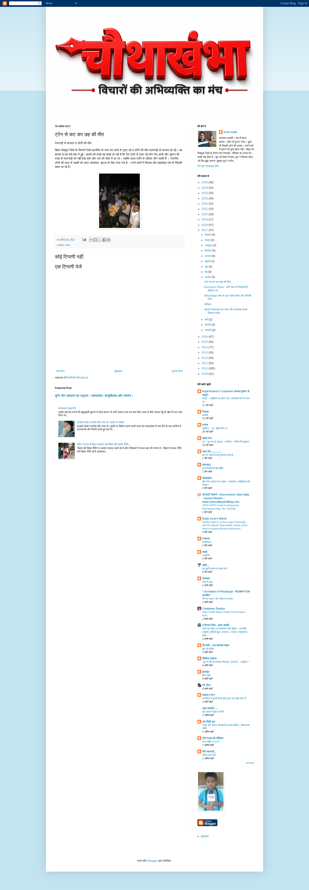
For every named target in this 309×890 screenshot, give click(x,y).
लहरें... (205, 565)
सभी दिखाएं (250, 763)
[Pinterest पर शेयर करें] (108, 239)
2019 (205, 219)
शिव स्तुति (206, 675)
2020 (205, 214)
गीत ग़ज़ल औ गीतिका (212, 738)
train (67, 245)
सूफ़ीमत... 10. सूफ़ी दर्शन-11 (215, 428)
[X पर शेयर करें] (100, 239)
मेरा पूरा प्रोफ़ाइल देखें (207, 166)
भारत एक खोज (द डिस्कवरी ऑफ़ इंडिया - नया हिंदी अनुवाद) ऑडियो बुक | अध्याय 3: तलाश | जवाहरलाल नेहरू (224, 632)
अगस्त (208, 256)
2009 (205, 373)
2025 (205, 187)
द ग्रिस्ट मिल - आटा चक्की (215, 625)
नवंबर (208, 240)
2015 (205, 341)
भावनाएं (205, 415)
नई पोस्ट (60, 371)
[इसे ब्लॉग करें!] (95, 239)
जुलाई (208, 261)
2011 (205, 363)
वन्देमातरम (206, 542)
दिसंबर (208, 234)
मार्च (207, 319)
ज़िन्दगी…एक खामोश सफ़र (215, 645)
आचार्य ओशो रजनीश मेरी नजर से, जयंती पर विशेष (100, 422)
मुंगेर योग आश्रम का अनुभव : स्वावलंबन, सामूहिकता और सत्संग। (94, 395)
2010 (205, 368)
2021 (205, 208)
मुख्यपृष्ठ (118, 371)
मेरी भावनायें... (209, 751)
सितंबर (208, 250)
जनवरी (208, 330)
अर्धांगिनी (206, 555)
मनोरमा (206, 538)
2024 (205, 193)
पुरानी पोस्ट (177, 371)
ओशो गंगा (207, 438)
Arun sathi (230, 132)
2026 (205, 182)
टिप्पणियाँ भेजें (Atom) (77, 377)
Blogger (153, 860)
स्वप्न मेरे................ (212, 451)
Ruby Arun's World (214, 518)
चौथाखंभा (207, 478)
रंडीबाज (208, 304)
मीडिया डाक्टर (209, 658)
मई (206, 271)
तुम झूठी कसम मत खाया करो (214, 568)
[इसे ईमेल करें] (91, 239)
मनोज (205, 424)
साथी (204, 552)
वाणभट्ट (206, 464)
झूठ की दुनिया (208, 648)
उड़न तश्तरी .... (210, 708)
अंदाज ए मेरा (208, 695)
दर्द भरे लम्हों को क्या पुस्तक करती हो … (219, 455)
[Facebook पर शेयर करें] (104, 239)
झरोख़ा (205, 671)
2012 (205, 358)
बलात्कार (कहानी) (67, 408)
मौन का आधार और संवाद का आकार (217, 598)
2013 (205, 352)
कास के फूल (207, 581)
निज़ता (205, 411)
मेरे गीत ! (206, 685)
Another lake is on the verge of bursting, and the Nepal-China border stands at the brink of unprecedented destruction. (224, 525)
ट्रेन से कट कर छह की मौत (217, 281)
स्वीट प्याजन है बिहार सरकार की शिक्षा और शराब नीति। (103, 444)
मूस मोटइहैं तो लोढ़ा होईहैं (212, 468)
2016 (205, 336)
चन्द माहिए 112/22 (210, 741)
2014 (205, 347)
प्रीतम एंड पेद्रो (209, 755)
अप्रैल (208, 277)
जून (207, 266)
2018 (205, 225)
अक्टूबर (209, 245)
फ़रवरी (208, 324)
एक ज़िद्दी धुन (208, 721)
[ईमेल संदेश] (84, 239)
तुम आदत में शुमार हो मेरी (213, 711)
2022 (205, 203)
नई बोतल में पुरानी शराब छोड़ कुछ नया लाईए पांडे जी (224, 698)
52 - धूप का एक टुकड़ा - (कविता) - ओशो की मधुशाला (225, 441)
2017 (205, 230)
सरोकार (206, 578)
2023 (205, 198)
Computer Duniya (213, 608)
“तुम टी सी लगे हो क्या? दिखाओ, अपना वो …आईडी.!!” (225, 661)
